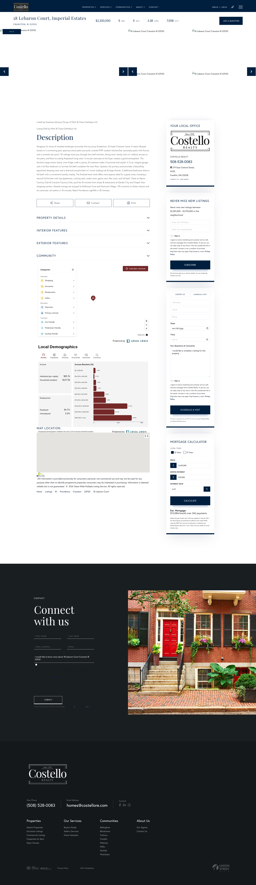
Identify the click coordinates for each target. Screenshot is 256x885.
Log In (224, 7)
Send (48, 700)
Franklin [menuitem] (103, 839)
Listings (48, 491)
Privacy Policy (205, 419)
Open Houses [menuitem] (33, 842)
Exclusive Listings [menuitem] (35, 831)
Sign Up (215, 7)
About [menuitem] (139, 7)
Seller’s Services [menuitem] (71, 831)
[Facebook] (120, 805)
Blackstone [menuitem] (105, 831)
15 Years (190, 452)
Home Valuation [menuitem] (71, 835)
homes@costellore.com (87, 805)
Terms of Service (177, 421)
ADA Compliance (87, 868)
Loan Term (175, 448)
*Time (172, 334)
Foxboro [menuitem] (104, 835)
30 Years (177, 452)
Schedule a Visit (200, 294)
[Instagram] (129, 805)
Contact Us (174, 179)
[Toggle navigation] (241, 7)
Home (39, 491)
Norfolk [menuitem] (103, 850)
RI (56, 491)
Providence (65, 491)
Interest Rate (176, 484)
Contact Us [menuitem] (142, 831)
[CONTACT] (231, 21)
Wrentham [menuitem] (105, 854)
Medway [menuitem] (104, 842)
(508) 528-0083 (41, 805)
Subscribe (190, 264)
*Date (172, 323)
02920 (87, 491)
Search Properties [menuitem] (35, 827)
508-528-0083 (181, 161)
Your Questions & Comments (182, 346)
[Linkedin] (124, 805)
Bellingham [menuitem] (105, 827)
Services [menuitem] (105, 7)
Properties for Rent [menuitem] (35, 839)
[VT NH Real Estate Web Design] (221, 868)
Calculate (190, 500)
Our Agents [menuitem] (142, 827)
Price (172, 460)
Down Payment (177, 472)
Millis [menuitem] (102, 846)
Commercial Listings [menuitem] (36, 835)
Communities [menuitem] (123, 7)
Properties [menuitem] (88, 7)
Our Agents (184, 179)
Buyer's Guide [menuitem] (70, 827)
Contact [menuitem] (154, 7)
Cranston (77, 491)
